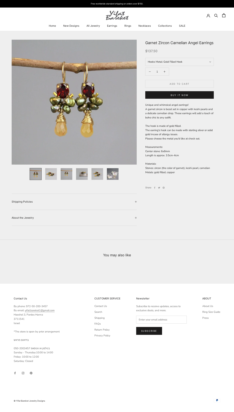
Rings (127, 25)
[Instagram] (23, 373)
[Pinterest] (164, 188)
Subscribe (149, 331)
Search (98, 312)
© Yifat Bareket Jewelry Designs (29, 401)
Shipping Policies (22, 201)
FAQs (97, 323)
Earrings (112, 25)
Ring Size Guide (211, 312)
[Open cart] (223, 15)
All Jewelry (93, 25)
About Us (207, 306)
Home (52, 25)
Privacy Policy (102, 335)
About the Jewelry (23, 217)
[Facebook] (155, 188)
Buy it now (179, 95)
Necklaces (144, 25)
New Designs (71, 25)
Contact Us (100, 306)
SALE (182, 25)
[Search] (216, 15)
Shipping (99, 318)
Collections (165, 25)
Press (205, 318)
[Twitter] (159, 188)
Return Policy (102, 329)
